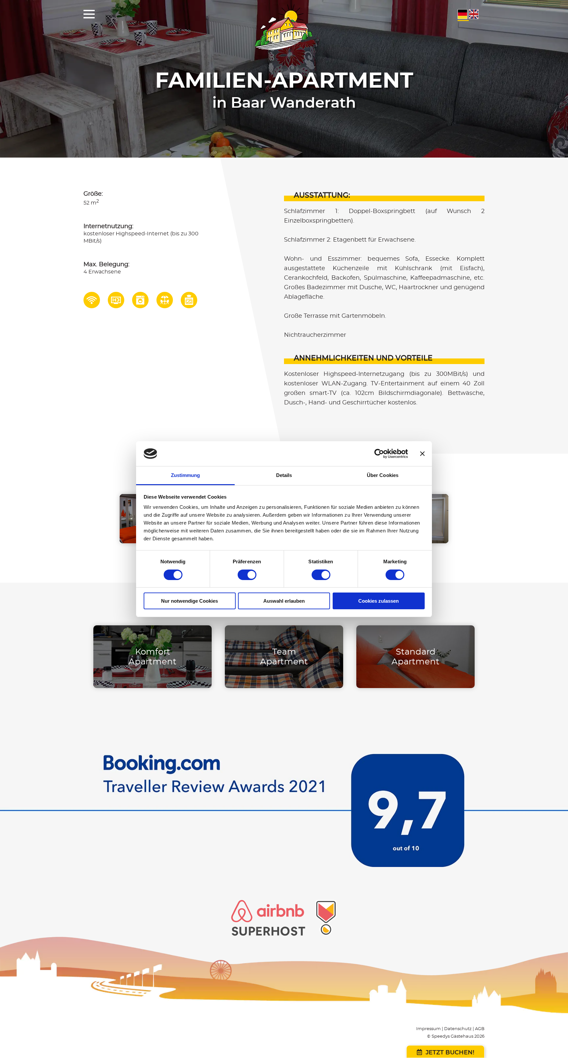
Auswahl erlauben (284, 601)
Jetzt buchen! (449, 1053)
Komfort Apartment (153, 657)
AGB (480, 1029)
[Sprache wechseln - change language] (463, 17)
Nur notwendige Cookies (189, 601)
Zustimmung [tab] (185, 475)
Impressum (428, 1029)
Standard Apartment (415, 657)
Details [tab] (284, 475)
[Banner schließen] (422, 453)
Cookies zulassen (378, 601)
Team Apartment (284, 657)
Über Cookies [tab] (382, 475)
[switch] (247, 575)
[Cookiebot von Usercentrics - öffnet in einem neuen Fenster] (379, 454)
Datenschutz (458, 1029)
